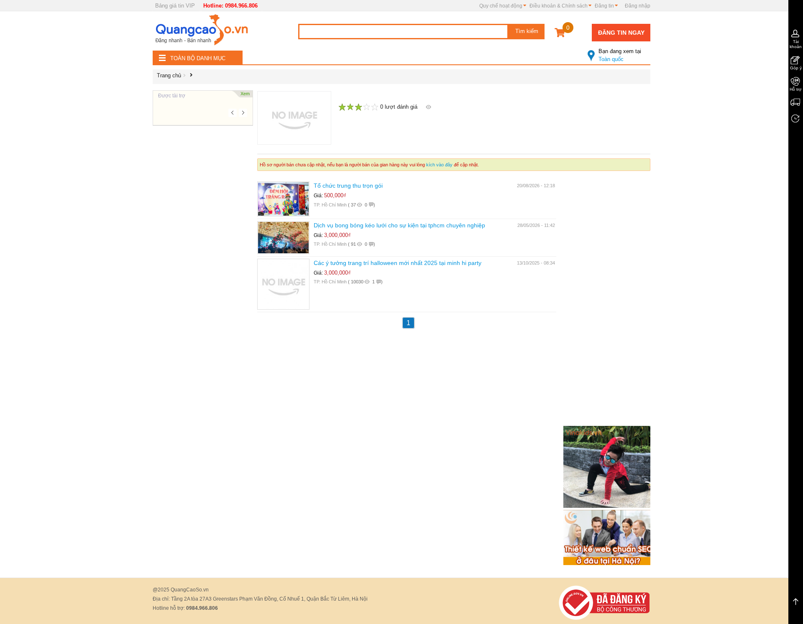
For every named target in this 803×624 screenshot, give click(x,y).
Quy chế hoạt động (500, 6)
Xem (245, 93)
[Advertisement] (203, 250)
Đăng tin (604, 6)
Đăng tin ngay (621, 32)
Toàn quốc (619, 55)
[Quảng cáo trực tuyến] (203, 32)
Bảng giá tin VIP (175, 6)
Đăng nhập (637, 6)
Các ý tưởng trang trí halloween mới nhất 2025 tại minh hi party (397, 263)
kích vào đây (439, 164)
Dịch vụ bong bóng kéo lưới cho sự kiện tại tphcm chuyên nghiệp (399, 225)
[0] (560, 34)
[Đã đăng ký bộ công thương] (604, 602)
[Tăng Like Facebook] (608, 466)
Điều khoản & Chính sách (558, 6)
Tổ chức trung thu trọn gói (348, 185)
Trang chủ (169, 75)
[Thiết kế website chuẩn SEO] (608, 537)
